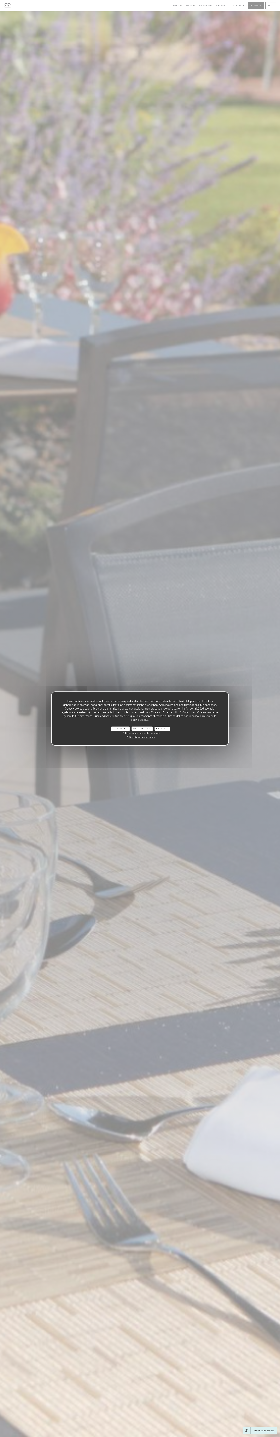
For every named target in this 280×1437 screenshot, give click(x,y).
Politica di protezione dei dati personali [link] (141, 733)
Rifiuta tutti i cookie (142, 728)
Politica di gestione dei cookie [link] (141, 737)
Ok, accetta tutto (120, 728)
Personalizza (162, 728)
